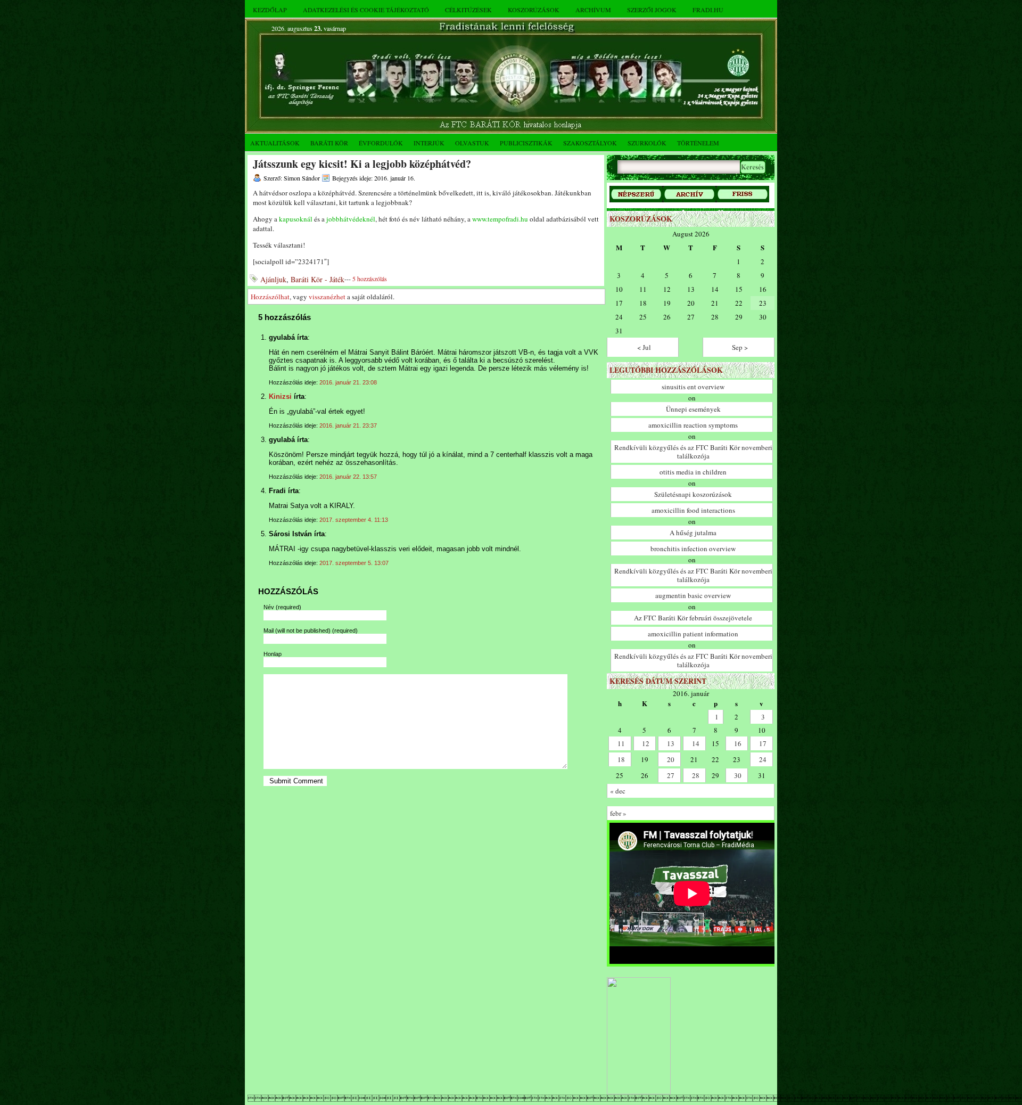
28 (695, 775)
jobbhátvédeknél (350, 219)
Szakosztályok (590, 142)
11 (621, 743)
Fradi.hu (708, 9)
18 (621, 759)
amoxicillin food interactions (693, 510)
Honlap (272, 654)
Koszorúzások (533, 9)
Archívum (593, 9)
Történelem (698, 142)
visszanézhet (327, 296)
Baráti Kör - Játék (317, 279)
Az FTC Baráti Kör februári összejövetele (693, 618)
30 (737, 775)
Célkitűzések (468, 9)
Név (282, 607)
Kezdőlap (270, 9)
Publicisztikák (526, 142)
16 (737, 743)
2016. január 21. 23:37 (348, 425)
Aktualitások (275, 142)
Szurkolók (647, 142)
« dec (617, 791)
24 (763, 759)
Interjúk (429, 142)
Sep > (740, 347)
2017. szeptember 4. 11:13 (353, 520)
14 (695, 743)
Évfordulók (381, 142)
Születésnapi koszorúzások (693, 494)
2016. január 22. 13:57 (348, 476)
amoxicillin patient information (693, 634)
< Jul (644, 347)
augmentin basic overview (693, 595)
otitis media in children (693, 472)
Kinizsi (280, 396)
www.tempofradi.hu (500, 219)
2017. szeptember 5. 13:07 (354, 563)
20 (670, 759)
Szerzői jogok (652, 9)
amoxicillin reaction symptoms (693, 425)
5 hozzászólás (369, 278)
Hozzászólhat (270, 296)
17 (763, 743)
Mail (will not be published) (310, 630)
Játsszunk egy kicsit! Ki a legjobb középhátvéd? (362, 163)
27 (670, 775)
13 (670, 743)
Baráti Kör (329, 142)
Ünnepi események (693, 409)
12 (645, 743)
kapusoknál (295, 219)
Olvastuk (472, 142)
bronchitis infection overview (693, 548)
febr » (618, 813)
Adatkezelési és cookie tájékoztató (366, 9)
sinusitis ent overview (693, 386)
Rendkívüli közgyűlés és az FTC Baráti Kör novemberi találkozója (693, 452)
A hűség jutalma (693, 532)
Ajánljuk (273, 279)
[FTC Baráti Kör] (639, 1092)
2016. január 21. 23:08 (348, 382)
